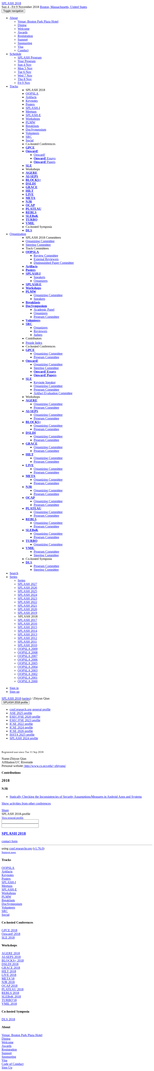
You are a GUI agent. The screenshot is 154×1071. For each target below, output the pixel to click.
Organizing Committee (40, 241)
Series (21, 580)
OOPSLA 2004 (27, 667)
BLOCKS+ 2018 (13, 960)
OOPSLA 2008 (27, 652)
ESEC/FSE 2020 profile (25, 716)
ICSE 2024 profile (21, 727)
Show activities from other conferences (26, 803)
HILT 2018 (9, 971)
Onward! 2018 (11, 934)
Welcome (23, 28)
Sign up (14, 691)
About (14, 18)
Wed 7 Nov (25, 75)
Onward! (39, 154)
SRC (29, 136)
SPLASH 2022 (27, 602)
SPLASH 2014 (27, 631)
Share (5, 810)
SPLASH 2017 (27, 620)
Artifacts (31, 97)
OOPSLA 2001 (27, 677)
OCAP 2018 (9, 985)
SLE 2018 (8, 937)
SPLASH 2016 (27, 623)
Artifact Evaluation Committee (53, 393)
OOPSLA (32, 93)
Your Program (26, 61)
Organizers (41, 280)
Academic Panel (44, 309)
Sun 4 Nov (24, 64)
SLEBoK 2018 (11, 996)
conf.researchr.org (20, 848)
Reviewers (40, 331)
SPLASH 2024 (27, 595)
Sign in (14, 688)
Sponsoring (25, 43)
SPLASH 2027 (27, 584)
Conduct (23, 50)
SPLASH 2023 (27, 598)
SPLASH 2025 (27, 591)
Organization (18, 234)
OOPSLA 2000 (27, 681)
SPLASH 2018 (11, 698)
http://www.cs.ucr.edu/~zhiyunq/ (45, 766)
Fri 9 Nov (24, 82)
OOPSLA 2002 (27, 674)
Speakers (39, 277)
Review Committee (46, 255)
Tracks (14, 86)
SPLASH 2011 (27, 641)
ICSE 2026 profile (21, 731)
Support (23, 39)
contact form (9, 841)
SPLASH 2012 (27, 638)
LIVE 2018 (9, 975)
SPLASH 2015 (27, 627)
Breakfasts (32, 126)
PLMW (30, 122)
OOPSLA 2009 (27, 649)
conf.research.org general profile (30, 709)
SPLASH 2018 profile (15, 702)
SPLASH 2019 (27, 613)
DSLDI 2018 (10, 964)
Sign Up (7, 1067)
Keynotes (32, 100)
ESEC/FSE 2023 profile (25, 720)
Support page (9, 852)
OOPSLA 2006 (27, 659)
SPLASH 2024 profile (24, 738)
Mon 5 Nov (25, 68)
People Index (34, 342)
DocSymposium (36, 129)
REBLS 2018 (10, 993)
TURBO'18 (9, 1000)
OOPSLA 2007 (27, 656)
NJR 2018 (8, 982)
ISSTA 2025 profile (22, 734)
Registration (25, 36)
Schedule (15, 54)
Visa (20, 46)
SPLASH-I (33, 108)
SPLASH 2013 (27, 634)
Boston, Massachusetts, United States (63, 7)
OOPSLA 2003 (27, 670)
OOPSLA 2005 (27, 663)
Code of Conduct (12, 1064)
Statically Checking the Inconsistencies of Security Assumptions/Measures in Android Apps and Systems (76, 796)
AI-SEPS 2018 (11, 957)
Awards (22, 32)
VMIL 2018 (9, 1003)
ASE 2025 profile (21, 713)
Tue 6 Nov (24, 72)
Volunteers (32, 133)
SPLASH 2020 (27, 609)
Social (29, 140)
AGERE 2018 (11, 953)
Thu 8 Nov (25, 79)
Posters (30, 104)
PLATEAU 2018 (12, 989)
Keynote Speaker (45, 382)
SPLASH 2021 (27, 605)
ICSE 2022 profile (21, 724)
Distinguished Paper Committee (54, 262)
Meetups (31, 111)
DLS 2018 (8, 1019)
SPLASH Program (30, 57)
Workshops (33, 118)
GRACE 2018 (11, 967)
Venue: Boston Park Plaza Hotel (38, 21)
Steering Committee (38, 244)
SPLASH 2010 (27, 645)
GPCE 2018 (9, 930)
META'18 (8, 978)
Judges (38, 334)
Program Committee (46, 316)
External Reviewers (46, 259)
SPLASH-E (33, 115)
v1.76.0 (38, 848)
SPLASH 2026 (27, 587)
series (26, 698)
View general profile (12, 817)
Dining (22, 25)
